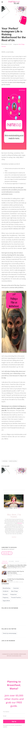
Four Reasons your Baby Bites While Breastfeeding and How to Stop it (16, 565)
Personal (5, 594)
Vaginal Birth (9, 575)
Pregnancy (5, 597)
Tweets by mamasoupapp (9, 633)
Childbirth (5, 591)
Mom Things (14, 591)
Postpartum (13, 594)
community (4, 461)
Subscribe (5, 553)
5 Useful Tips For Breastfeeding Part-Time (15, 579)
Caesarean (19, 574)
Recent (17, 561)
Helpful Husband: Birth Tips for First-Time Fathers (15, 572)
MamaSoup (20, 508)
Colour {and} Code (16, 655)
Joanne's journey (13, 461)
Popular (4, 561)
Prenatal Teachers (16, 597)
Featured (11, 561)
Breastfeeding (19, 568)
